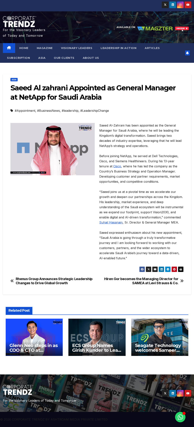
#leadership (70, 111)
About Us (91, 58)
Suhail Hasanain (111, 222)
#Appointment (25, 111)
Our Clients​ (64, 58)
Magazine (45, 48)
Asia (14, 79)
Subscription (18, 58)
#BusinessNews (48, 111)
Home (23, 48)
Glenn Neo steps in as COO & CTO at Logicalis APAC (33, 350)
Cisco (117, 166)
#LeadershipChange (94, 111)
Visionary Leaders (76, 48)
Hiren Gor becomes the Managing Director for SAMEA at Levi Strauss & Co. (141, 281)
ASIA (41, 58)
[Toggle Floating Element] (180, 417)
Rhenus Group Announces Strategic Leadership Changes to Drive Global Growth (54, 281)
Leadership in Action (118, 48)
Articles (152, 48)
